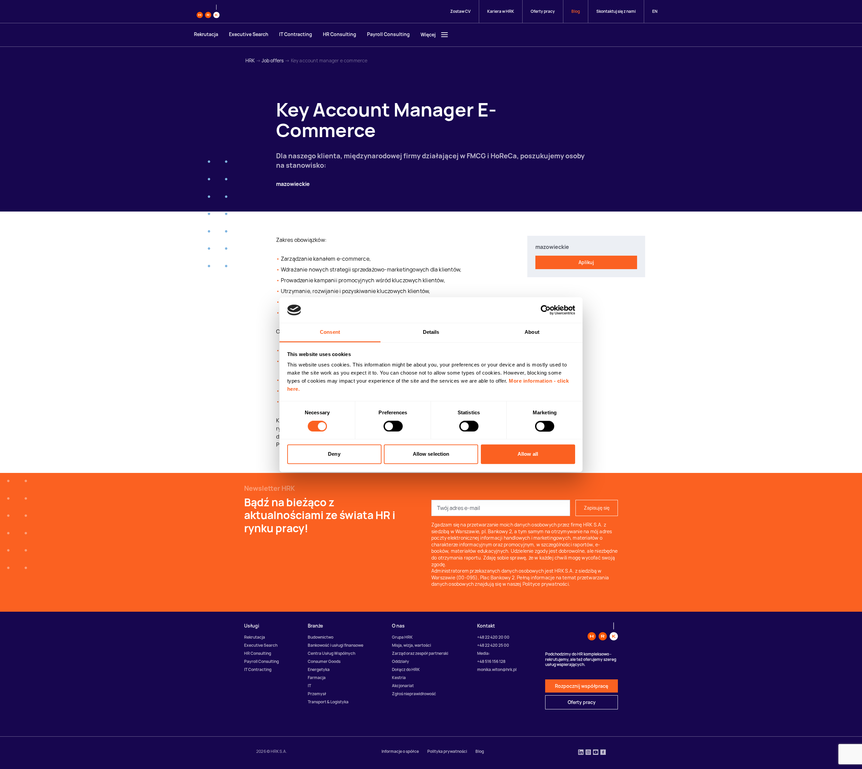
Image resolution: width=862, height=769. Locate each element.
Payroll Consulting (388, 34)
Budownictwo (320, 637)
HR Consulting (339, 34)
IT (309, 685)
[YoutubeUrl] (595, 752)
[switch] (393, 426)
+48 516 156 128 (491, 661)
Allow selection (431, 454)
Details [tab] (431, 332)
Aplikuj (586, 262)
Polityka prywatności (447, 751)
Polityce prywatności (546, 584)
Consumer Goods (324, 661)
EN (654, 11)
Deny (334, 454)
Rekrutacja (206, 34)
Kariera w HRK (500, 11)
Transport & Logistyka (328, 702)
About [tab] (532, 332)
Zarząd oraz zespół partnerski (420, 653)
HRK (250, 60)
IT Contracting (295, 34)
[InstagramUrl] (588, 752)
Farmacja (317, 677)
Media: (483, 653)
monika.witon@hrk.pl (497, 669)
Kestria (399, 677)
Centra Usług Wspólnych (331, 653)
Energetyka (319, 669)
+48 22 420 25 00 (493, 645)
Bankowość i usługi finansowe (335, 645)
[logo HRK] (208, 11)
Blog (575, 11)
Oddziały (400, 661)
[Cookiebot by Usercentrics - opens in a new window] (545, 310)
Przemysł (317, 694)
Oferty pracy (543, 11)
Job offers (273, 60)
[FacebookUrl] (603, 752)
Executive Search (248, 34)
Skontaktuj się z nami (616, 11)
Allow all (528, 454)
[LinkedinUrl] (581, 752)
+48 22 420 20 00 (493, 637)
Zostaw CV (460, 11)
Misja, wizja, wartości (411, 645)
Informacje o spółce (400, 751)
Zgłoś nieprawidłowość (414, 694)
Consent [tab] (330, 332)
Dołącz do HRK (406, 669)
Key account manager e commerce (329, 60)
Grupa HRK (402, 637)
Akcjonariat (403, 685)
